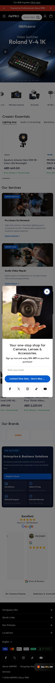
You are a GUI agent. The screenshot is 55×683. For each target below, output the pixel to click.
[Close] (47, 291)
